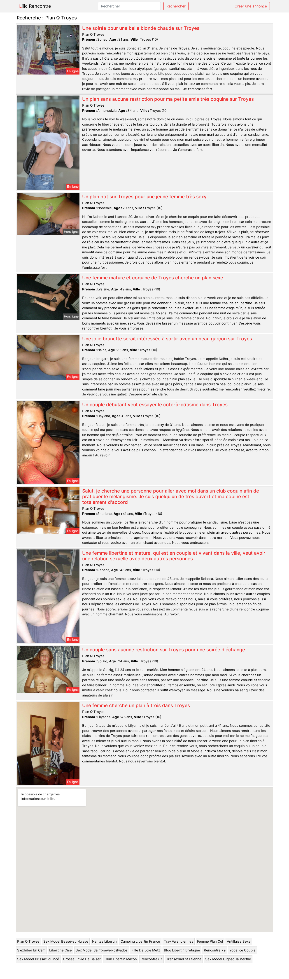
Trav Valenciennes (178, 941)
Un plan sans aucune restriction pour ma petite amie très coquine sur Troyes (168, 99)
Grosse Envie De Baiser (82, 959)
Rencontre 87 (151, 959)
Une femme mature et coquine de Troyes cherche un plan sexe (152, 277)
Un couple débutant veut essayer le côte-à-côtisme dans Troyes (155, 404)
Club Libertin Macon (121, 959)
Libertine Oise (60, 950)
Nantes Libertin (104, 941)
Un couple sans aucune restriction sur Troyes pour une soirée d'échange (163, 649)
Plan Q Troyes (28, 941)
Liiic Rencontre (35, 6)
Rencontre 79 (215, 950)
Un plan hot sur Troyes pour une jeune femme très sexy (144, 196)
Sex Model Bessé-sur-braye (65, 941)
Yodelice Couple (242, 950)
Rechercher (176, 6)
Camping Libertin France (140, 941)
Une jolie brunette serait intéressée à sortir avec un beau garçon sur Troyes (167, 338)
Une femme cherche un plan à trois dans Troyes (136, 705)
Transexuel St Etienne (183, 959)
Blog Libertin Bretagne (182, 950)
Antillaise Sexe (239, 941)
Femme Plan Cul (210, 941)
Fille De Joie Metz (145, 950)
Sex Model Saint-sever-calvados (102, 950)
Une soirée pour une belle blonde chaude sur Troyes (140, 28)
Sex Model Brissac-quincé (38, 959)
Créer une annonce (251, 6)
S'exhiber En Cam (31, 950)
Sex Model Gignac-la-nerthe (228, 959)
